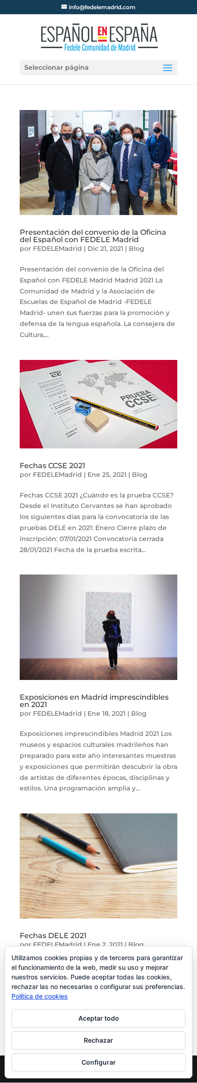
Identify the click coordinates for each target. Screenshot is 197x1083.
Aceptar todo (98, 1018)
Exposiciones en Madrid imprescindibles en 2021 (94, 701)
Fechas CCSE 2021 (52, 465)
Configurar (99, 1062)
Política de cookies (39, 996)
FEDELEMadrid (57, 248)
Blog (136, 248)
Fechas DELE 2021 (53, 935)
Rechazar (98, 1040)
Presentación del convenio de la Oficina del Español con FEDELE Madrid (93, 236)
